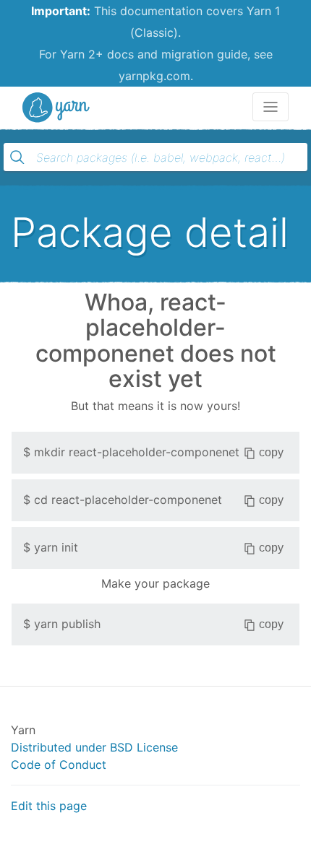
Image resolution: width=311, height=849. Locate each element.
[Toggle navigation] (270, 106)
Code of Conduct (58, 764)
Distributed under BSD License (94, 747)
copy (271, 452)
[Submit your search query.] (17, 157)
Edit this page (49, 805)
